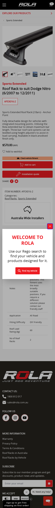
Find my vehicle (29, 270)
